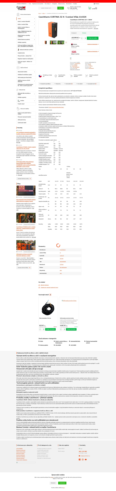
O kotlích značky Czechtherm (29, 197)
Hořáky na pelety (22, 42)
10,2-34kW (58, 345)
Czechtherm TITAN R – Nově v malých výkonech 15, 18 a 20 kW (26, 147)
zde (64, 487)
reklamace (25, 460)
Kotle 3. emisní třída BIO (24, 21)
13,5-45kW (73, 345)
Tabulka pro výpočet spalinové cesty (49, 287)
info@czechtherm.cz (85, 456)
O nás (30, 3)
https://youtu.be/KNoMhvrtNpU (56, 107)
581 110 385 (73, 8)
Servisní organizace (20, 455)
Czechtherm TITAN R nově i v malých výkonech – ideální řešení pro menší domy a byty (25, 228)
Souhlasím (62, 483)
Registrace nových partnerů (37, 3)
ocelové (75, 64)
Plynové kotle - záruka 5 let (24, 56)
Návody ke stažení (20, 453)
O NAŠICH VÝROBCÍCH (21, 3)
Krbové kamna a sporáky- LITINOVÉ (24, 36)
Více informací (74, 47)
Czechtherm (77, 63)
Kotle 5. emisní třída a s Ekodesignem (24, 28)
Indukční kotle (21, 53)
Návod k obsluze (44, 285)
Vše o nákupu (47, 3)
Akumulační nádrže (22, 71)
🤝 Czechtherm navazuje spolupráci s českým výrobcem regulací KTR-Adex (26, 133)
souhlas (52, 477)
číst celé (18, 142)
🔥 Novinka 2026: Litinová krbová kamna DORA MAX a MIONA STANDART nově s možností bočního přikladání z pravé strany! (26, 164)
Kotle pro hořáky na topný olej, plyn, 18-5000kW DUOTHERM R (25, 46)
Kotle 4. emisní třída (23, 24)
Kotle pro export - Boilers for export (25, 62)
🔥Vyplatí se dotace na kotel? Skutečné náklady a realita (24, 255)
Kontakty (75, 3)
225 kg (90, 66)
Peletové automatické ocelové (91, 342)
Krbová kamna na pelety (24, 39)
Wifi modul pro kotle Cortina (67, 318)
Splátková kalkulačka (92, 44)
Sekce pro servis (61, 3)
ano (90, 67)
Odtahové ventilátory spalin (25, 74)
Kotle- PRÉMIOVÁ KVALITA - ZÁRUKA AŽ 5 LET (25, 32)
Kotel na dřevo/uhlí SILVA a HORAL (24, 113)
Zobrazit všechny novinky (23, 178)
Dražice (22, 100)
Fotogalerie (54, 3)
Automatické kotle (75, 341)
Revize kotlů (68, 3)
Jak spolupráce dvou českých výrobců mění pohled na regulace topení (25, 200)
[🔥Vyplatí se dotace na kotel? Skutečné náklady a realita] (26, 245)
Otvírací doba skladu (20, 452)
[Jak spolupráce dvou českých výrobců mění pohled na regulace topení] (26, 191)
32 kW (89, 64)
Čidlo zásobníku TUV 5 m (45, 318)
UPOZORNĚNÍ (19, 448)
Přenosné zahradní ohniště (24, 117)
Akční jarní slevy (22, 119)
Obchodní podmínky (20, 456)
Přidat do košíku (92, 38)
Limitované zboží (22, 122)
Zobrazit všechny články (23, 267)
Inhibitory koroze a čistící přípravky (24, 81)
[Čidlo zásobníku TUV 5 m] (48, 307)
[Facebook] (80, 460)
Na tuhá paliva (76, 67)
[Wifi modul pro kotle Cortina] (69, 307)
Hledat (60, 8)
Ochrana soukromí (20, 458)
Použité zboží (21, 104)
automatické (74, 66)
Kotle (19, 18)
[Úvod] (26, 8)
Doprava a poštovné (20, 450)
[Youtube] (86, 460)
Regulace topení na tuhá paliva (25, 58)
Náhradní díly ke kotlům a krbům (24, 94)
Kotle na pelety (44, 345)
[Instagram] (83, 460)
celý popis (96, 28)
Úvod (40, 13)
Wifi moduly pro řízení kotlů (24, 77)
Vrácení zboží (19, 460)
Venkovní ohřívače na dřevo (26, 49)
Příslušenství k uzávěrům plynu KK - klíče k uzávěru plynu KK (25, 85)
